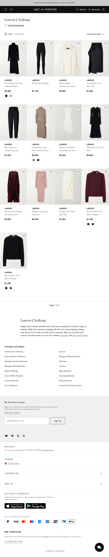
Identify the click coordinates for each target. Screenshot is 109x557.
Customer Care (47, 450)
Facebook (12, 436)
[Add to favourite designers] (6, 25)
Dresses (62, 361)
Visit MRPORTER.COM (13, 542)
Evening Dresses (66, 376)
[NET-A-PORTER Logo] (13, 532)
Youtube (6, 436)
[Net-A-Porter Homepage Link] (45, 9)
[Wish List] (11, 10)
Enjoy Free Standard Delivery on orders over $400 (54, 3)
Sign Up (57, 421)
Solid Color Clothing (14, 352)
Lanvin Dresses (12, 381)
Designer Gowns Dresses (16, 361)
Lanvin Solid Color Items (70, 386)
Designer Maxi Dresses (69, 357)
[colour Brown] (11, 96)
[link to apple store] (15, 506)
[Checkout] (102, 9)
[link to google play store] (36, 506)
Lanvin (62, 352)
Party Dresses (65, 381)
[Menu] (6, 9)
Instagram (24, 436)
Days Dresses (65, 371)
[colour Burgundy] (88, 224)
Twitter (18, 436)
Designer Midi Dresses (15, 366)
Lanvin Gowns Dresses (15, 357)
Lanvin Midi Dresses (14, 376)
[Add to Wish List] (24, 43)
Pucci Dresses (11, 386)
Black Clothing (11, 371)
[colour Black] (6, 96)
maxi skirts (64, 335)
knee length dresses (80, 335)
